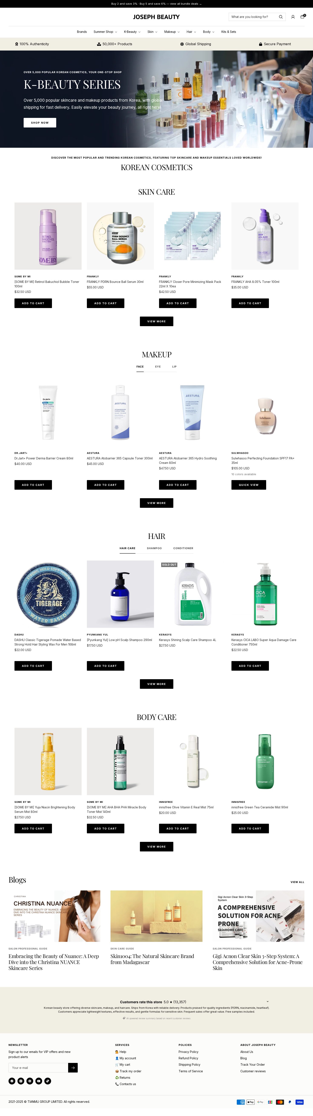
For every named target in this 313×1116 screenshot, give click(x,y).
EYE (158, 366)
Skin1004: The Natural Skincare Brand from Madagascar (152, 958)
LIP (174, 366)
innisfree (166, 801)
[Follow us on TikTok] (47, 1081)
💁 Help (120, 1052)
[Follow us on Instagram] (20, 1081)
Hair (190, 31)
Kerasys (165, 634)
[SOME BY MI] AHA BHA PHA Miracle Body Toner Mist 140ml (116, 809)
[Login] (293, 17)
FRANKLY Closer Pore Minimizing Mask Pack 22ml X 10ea (190, 284)
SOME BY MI (22, 276)
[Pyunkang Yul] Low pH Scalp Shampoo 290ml (119, 640)
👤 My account (125, 1058)
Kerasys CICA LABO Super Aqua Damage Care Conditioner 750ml (263, 642)
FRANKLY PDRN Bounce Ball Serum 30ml (115, 282)
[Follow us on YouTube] (38, 1081)
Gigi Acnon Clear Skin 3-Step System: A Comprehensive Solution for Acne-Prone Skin (258, 961)
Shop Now (40, 122)
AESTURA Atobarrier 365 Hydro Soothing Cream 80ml (188, 460)
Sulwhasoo (239, 453)
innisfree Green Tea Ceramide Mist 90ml (259, 807)
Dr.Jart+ (20, 453)
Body (207, 31)
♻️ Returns (122, 1077)
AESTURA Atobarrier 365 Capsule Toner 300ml (120, 458)
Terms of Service (191, 1071)
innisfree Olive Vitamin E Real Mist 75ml (186, 807)
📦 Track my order (128, 1071)
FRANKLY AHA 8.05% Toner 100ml (255, 282)
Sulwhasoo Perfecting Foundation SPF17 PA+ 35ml (262, 460)
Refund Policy (188, 1058)
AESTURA (93, 453)
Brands (82, 31)
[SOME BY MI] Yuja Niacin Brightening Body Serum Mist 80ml (44, 809)
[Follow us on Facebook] (12, 1081)
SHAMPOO (154, 548)
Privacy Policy (188, 1052)
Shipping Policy (189, 1064)
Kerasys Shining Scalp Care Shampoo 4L (187, 640)
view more (156, 321)
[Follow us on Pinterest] (29, 1081)
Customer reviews (253, 1071)
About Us (246, 1052)
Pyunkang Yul (97, 634)
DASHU (19, 634)
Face (140, 366)
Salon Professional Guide (28, 948)
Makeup (170, 31)
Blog (243, 1058)
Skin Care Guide (122, 948)
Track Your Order (252, 1064)
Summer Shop (104, 31)
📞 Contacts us (125, 1084)
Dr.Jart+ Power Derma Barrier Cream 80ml (43, 458)
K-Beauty (131, 31)
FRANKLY (93, 276)
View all (297, 882)
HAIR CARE (127, 548)
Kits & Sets (228, 31)
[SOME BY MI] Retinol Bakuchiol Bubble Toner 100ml (46, 284)
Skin (151, 31)
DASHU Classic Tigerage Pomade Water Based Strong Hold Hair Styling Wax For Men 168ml (47, 642)
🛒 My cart (122, 1064)
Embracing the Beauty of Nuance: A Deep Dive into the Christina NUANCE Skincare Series (54, 961)
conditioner (183, 548)
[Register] (73, 1068)
